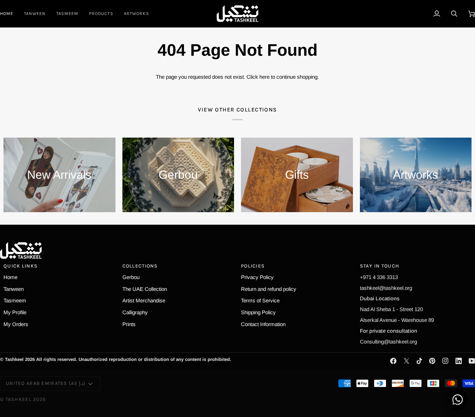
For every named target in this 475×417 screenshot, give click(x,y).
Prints (129, 324)
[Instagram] (445, 361)
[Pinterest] (432, 361)
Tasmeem (14, 300)
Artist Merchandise (143, 300)
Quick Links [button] (20, 266)
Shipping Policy (258, 312)
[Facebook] (393, 361)
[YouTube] (472, 361)
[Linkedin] (459, 361)
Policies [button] (253, 266)
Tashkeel (19, 399)
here (264, 77)
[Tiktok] (419, 361)
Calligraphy (135, 312)
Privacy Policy (257, 277)
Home (10, 277)
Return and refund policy (268, 289)
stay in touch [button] (380, 266)
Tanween (13, 289)
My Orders (15, 324)
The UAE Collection (144, 289)
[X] (406, 361)
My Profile (14, 312)
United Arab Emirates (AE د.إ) (46, 383)
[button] (101, 13)
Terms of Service (260, 300)
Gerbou (130, 277)
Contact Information (263, 324)
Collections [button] (140, 266)
